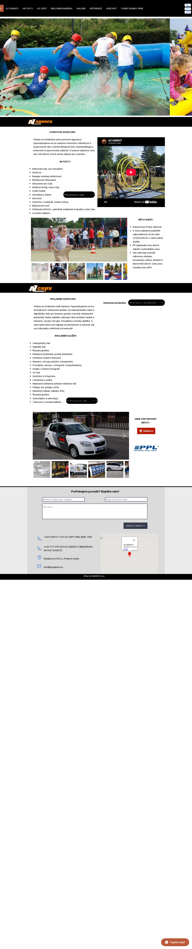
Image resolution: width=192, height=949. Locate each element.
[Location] (188, 12)
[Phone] (188, 5)
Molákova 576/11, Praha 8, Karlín (61, 558)
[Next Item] (122, 239)
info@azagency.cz (53, 566)
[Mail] (188, 8)
